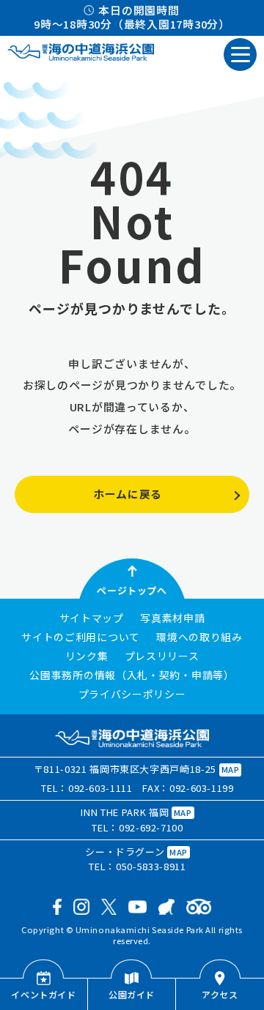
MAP (230, 769)
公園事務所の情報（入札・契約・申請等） (131, 675)
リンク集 (87, 656)
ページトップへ (132, 590)
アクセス (220, 994)
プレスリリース (162, 656)
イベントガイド (43, 994)
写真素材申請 (172, 618)
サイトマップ (91, 618)
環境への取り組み (199, 637)
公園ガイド (132, 994)
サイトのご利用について (80, 637)
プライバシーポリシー (132, 694)
